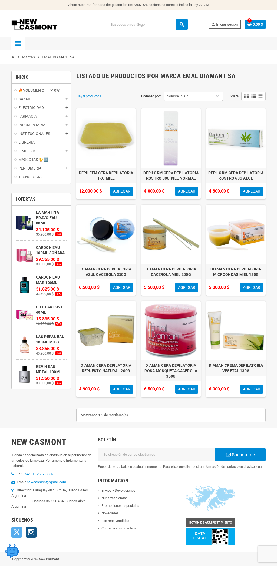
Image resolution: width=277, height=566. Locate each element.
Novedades (110, 513)
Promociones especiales (120, 506)
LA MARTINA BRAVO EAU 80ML (47, 217)
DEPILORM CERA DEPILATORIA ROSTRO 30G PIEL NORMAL (171, 175)
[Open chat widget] (12, 551)
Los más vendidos (115, 521)
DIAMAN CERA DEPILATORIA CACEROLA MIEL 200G (171, 272)
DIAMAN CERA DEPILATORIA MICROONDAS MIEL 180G (235, 272)
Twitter (16, 532)
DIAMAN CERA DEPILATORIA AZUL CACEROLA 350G (106, 272)
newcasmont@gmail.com (46, 482)
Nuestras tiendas (114, 498)
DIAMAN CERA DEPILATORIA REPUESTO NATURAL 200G (106, 368)
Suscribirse (243, 454)
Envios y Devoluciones (118, 490)
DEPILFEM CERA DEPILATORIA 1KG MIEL (106, 175)
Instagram (31, 532)
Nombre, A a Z (177, 96)
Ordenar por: (151, 96)
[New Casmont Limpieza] (48, 24)
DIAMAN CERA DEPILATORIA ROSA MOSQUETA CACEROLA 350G (170, 370)
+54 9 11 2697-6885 (38, 474)
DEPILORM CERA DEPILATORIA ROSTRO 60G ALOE (235, 175)
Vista (234, 96)
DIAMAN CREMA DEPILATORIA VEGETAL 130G (236, 368)
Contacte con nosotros (118, 528)
